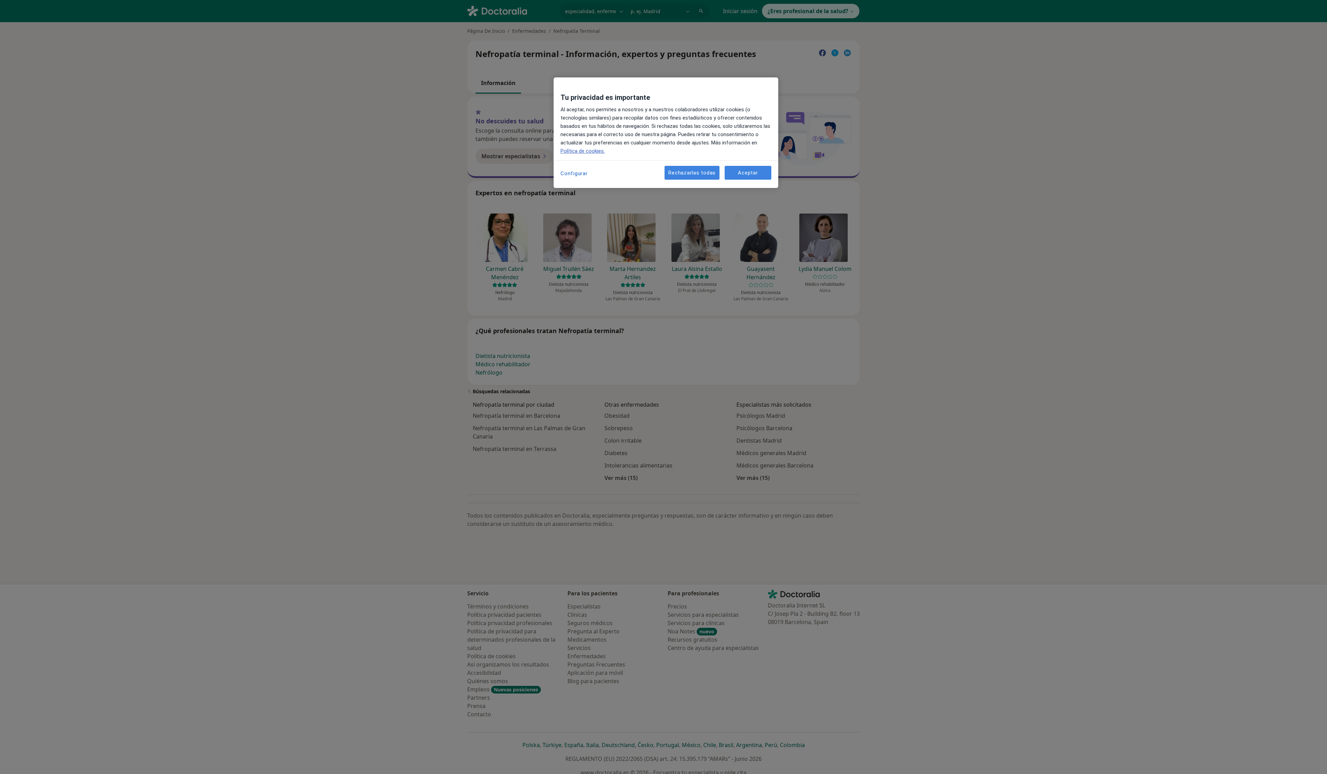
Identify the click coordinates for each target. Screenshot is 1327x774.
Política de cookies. (583, 151)
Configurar (574, 173)
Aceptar (748, 173)
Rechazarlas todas (692, 173)
